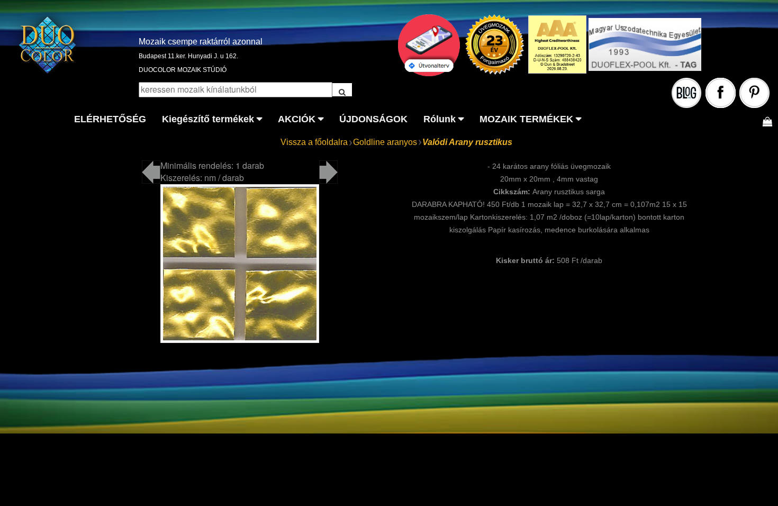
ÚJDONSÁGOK (373, 119)
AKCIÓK (296, 119)
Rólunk (439, 119)
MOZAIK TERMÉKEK (526, 119)
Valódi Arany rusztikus (467, 142)
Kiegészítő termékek (208, 119)
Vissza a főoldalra (314, 142)
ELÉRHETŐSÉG (110, 119)
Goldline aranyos (385, 142)
